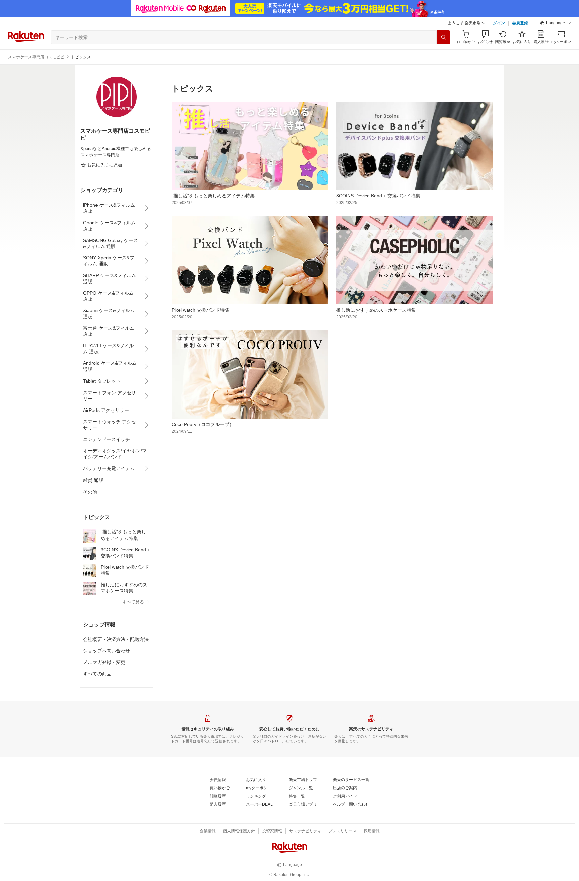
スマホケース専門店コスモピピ (36, 57)
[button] (555, 23)
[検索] (443, 37)
